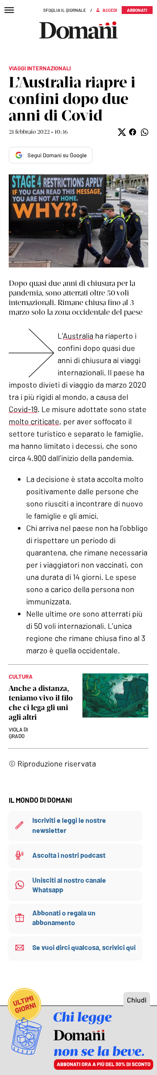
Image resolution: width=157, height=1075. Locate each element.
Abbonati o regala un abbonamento (64, 917)
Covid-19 (23, 409)
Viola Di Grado (18, 732)
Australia (78, 335)
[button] (121, 132)
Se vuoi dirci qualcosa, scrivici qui (84, 947)
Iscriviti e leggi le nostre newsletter (69, 825)
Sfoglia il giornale (64, 10)
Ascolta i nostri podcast (69, 855)
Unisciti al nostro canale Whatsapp (69, 885)
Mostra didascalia (78, 220)
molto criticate (34, 421)
